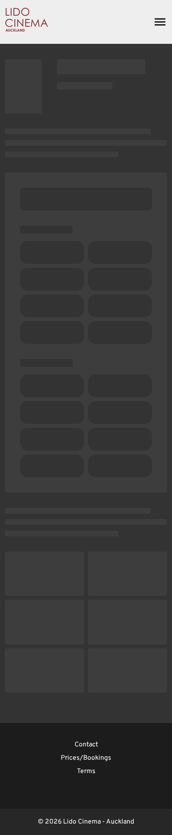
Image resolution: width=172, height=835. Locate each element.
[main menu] (160, 22)
